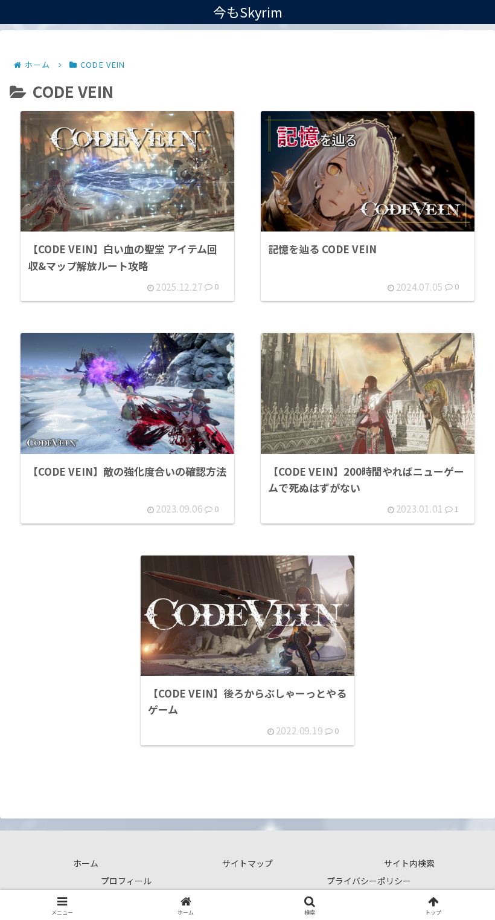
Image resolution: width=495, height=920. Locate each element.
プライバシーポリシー (369, 881)
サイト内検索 (409, 863)
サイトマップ (247, 863)
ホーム (85, 863)
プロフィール (126, 881)
